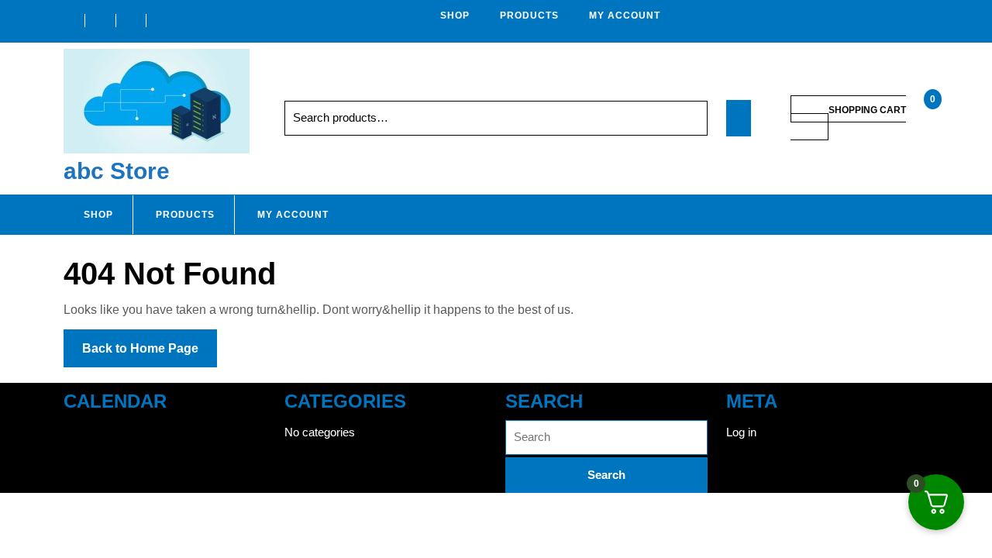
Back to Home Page (149, 354)
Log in (741, 432)
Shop (455, 15)
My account (624, 15)
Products (529, 15)
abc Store (117, 171)
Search (682, 118)
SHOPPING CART (867, 110)
